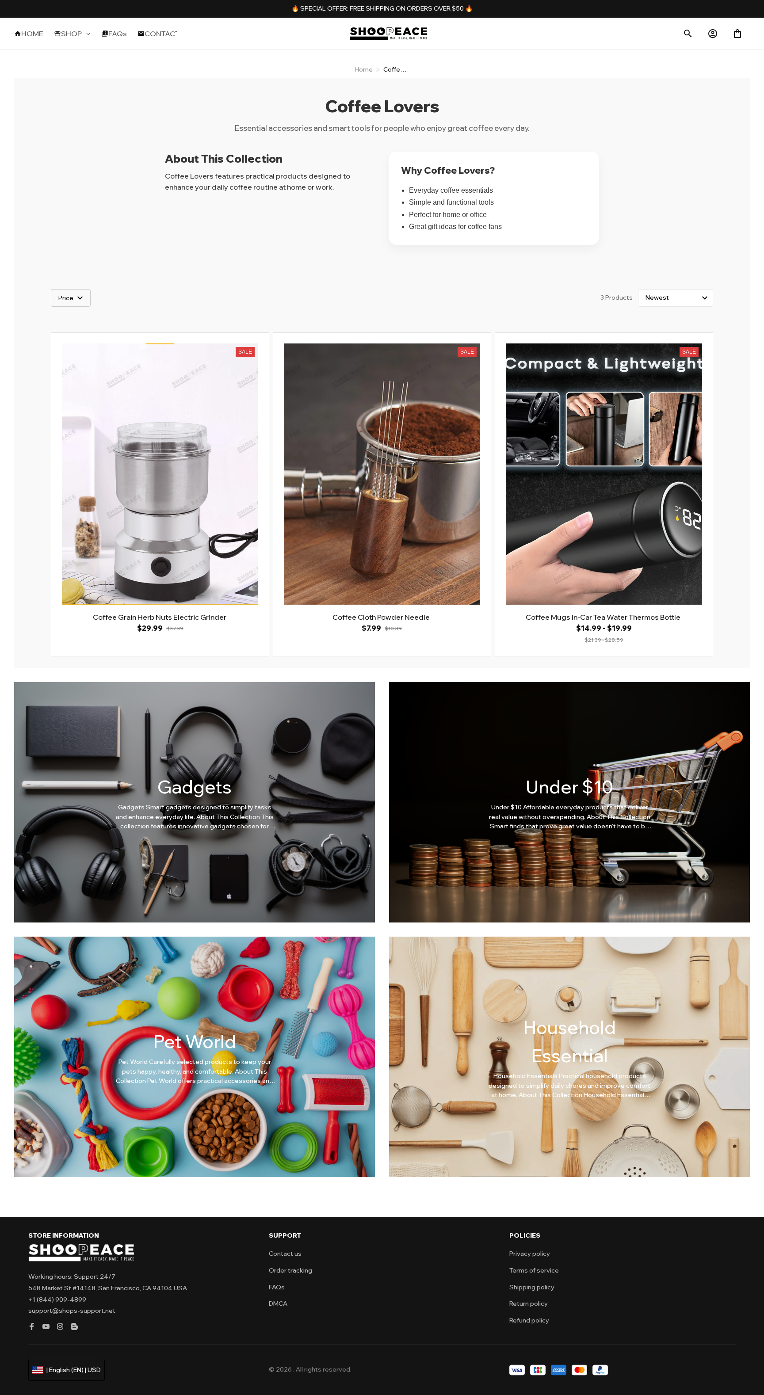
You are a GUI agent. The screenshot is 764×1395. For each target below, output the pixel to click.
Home (364, 69)
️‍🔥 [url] (295, 8)
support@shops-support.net (71, 1311)
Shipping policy (531, 1287)
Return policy (528, 1303)
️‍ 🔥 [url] (468, 8)
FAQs (277, 1287)
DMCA (278, 1303)
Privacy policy (529, 1254)
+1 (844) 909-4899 (57, 1300)
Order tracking (290, 1270)
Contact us (285, 1254)
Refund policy (529, 1320)
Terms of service (534, 1270)
